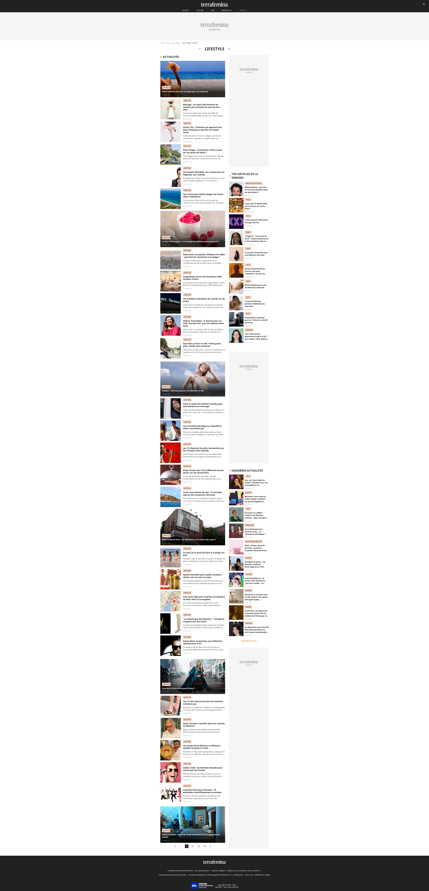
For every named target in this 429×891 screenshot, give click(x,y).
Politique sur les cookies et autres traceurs (243, 871)
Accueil (162, 43)
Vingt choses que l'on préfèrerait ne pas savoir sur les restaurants (203, 471)
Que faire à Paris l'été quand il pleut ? (178, 688)
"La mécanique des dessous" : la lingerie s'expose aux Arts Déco (203, 620)
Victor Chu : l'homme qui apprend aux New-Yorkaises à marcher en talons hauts (202, 130)
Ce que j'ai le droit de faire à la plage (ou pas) (204, 553)
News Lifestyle (176, 43)
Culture (200, 10)
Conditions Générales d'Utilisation (180, 871)
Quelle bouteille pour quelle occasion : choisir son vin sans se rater (202, 575)
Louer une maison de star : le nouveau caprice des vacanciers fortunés (202, 493)
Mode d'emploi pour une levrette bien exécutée (255, 286)
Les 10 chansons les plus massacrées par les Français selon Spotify (203, 449)
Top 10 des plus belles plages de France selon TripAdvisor (203, 195)
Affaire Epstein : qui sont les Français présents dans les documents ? (256, 190)
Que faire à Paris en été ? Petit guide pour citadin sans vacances (202, 344)
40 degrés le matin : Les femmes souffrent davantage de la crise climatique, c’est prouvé (255, 566)
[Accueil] (214, 4)
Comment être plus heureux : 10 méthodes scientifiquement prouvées (202, 791)
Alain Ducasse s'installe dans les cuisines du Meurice (204, 724)
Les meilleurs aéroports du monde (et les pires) (204, 300)
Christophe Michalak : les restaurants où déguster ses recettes (203, 173)
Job (212, 10)
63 (205, 846)
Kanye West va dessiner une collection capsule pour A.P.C (202, 642)
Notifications (238, 875)
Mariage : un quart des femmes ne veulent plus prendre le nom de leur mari (201, 107)
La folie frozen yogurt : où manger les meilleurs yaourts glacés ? (190, 241)
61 (193, 846)
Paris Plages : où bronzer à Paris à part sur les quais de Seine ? (202, 151)
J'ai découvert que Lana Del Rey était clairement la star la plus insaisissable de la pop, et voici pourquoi (257, 632)
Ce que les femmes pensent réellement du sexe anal (255, 304)
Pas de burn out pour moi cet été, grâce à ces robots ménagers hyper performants (256, 598)
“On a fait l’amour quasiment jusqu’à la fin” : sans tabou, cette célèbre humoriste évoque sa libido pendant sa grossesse (256, 340)
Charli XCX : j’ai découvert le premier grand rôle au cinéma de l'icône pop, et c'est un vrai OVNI (256, 615)
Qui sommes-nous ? (202, 871)
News (168, 43)
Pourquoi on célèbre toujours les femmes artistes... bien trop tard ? (256, 515)
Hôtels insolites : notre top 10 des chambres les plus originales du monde (191, 835)
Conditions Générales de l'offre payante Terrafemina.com (209, 875)
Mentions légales (218, 871)
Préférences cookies (262, 875)
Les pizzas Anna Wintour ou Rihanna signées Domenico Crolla (201, 746)
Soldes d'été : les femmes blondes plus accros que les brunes (202, 768)
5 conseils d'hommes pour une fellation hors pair (256, 253)
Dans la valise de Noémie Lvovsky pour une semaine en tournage (203, 405)
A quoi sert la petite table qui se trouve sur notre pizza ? (256, 206)
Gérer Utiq (249, 875)
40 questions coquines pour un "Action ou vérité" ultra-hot (256, 320)
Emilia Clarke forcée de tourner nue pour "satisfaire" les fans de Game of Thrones (255, 272)
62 (199, 846)
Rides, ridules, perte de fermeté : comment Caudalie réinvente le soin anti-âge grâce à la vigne (256, 549)
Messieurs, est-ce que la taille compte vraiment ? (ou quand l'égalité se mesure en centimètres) (255, 500)
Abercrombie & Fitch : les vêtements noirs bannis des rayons (189, 539)
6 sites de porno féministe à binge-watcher (256, 221)
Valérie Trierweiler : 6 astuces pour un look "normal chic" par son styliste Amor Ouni (203, 323)
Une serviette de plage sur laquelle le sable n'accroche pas (202, 427)
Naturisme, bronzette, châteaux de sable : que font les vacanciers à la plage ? (204, 255)
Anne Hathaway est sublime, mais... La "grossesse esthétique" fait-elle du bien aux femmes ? (255, 534)
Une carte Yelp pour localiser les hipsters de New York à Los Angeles (204, 598)
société (185, 10)
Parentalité (226, 10)
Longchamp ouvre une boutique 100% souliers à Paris (202, 277)
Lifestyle (243, 10)
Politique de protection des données (172, 875)
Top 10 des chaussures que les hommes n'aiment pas (203, 702)
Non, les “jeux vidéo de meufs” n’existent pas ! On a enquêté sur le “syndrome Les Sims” (256, 484)
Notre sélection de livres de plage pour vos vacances (185, 91)
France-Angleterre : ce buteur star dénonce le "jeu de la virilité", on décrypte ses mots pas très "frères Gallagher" (256, 583)
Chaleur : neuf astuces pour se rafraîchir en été (183, 390)
